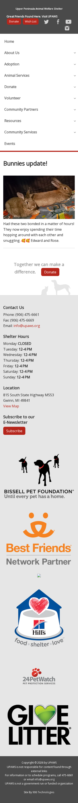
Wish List (30, 21)
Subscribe (14, 431)
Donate (14, 21)
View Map (11, 406)
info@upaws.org (26, 325)
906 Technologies (43, 792)
